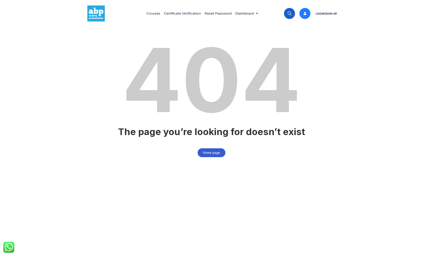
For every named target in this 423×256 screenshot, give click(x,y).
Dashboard (244, 13)
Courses (153, 13)
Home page (211, 152)
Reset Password (218, 13)
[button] (247, 13)
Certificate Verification (182, 13)
